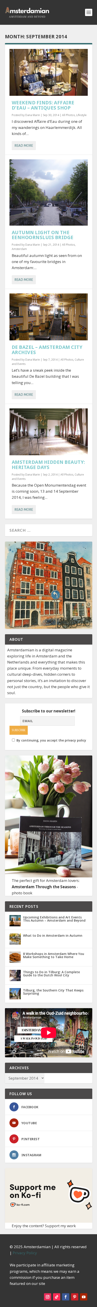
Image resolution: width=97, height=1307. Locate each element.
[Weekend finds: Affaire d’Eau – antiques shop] (48, 72)
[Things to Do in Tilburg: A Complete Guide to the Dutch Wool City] (15, 975)
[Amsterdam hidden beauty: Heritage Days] (48, 431)
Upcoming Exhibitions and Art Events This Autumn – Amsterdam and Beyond (54, 918)
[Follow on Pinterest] (74, 1296)
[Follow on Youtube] (83, 1296)
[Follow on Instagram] (47, 1296)
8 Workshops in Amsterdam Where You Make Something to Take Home (53, 955)
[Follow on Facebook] (65, 1296)
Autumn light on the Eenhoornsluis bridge (43, 235)
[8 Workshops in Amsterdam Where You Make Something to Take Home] (15, 957)
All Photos (68, 115)
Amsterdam (19, 249)
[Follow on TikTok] (56, 1296)
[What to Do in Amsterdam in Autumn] (15, 939)
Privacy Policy (25, 1252)
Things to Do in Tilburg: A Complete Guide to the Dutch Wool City (51, 973)
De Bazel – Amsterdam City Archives (47, 349)
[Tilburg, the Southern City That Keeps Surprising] (15, 993)
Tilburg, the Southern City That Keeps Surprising (53, 992)
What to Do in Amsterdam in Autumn (52, 935)
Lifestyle (81, 115)
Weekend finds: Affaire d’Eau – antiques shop (43, 105)
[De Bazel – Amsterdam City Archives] (48, 316)
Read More (23, 145)
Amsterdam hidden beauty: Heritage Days (48, 464)
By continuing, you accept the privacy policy (51, 740)
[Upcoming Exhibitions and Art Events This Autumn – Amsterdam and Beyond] (15, 920)
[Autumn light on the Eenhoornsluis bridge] (48, 192)
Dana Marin (32, 115)
